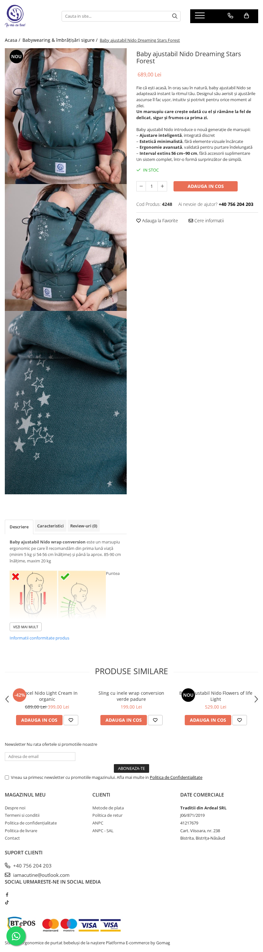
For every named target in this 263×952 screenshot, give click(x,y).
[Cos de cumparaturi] (246, 15)
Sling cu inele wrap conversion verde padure (131, 696)
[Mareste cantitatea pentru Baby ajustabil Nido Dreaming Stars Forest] (162, 186)
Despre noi (15, 808)
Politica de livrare (21, 830)
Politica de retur (107, 815)
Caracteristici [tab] (50, 526)
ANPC (97, 823)
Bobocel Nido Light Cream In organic (47, 696)
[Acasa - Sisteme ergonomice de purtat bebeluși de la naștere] (28, 16)
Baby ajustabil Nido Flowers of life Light (215, 696)
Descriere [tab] (19, 527)
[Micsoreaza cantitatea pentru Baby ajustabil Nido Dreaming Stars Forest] (141, 186)
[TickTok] (7, 902)
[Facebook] (7, 894)
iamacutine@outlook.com (41, 875)
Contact (12, 838)
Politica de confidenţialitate (31, 823)
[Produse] (200, 17)
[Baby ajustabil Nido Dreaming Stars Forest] (66, 116)
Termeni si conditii (22, 815)
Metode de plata (108, 808)
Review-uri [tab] (83, 526)
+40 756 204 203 (32, 865)
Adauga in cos (206, 186)
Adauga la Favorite (159, 220)
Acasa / (13, 40)
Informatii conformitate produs (39, 638)
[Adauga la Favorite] (71, 720)
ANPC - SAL (103, 830)
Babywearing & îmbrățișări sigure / (60, 40)
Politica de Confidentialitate (176, 777)
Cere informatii (208, 220)
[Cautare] (175, 16)
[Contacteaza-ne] (230, 15)
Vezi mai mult (25, 626)
